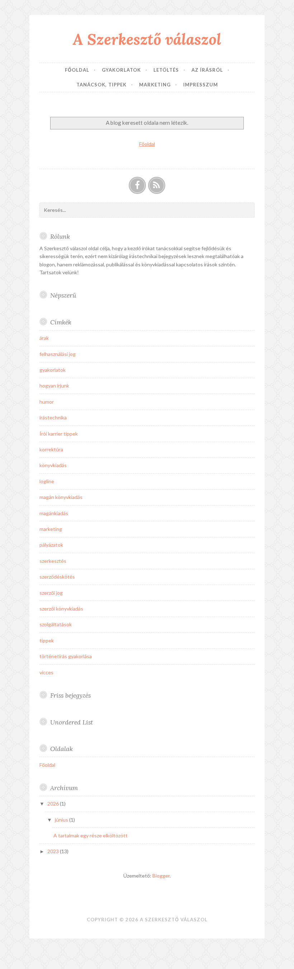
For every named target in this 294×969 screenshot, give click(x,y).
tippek (46, 640)
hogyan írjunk (54, 386)
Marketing (155, 84)
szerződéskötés (57, 577)
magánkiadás (53, 513)
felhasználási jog (57, 354)
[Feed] (156, 185)
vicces (46, 672)
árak (44, 338)
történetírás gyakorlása (65, 656)
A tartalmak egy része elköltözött (90, 835)
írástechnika (53, 417)
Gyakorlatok (121, 70)
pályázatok (51, 545)
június (62, 820)
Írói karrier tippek (58, 434)
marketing (50, 529)
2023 (53, 851)
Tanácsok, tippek (101, 84)
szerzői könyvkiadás (61, 608)
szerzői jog (51, 593)
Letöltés (166, 70)
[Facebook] (137, 185)
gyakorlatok (52, 370)
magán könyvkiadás (60, 497)
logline (46, 481)
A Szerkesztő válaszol (147, 39)
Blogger (161, 876)
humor (46, 402)
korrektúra (51, 449)
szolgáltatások (55, 624)
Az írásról (207, 70)
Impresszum (200, 84)
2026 (53, 804)
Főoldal (77, 70)
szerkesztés (52, 561)
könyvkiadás (53, 465)
